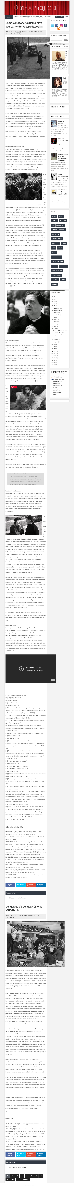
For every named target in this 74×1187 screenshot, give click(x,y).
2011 (53, 358)
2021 (53, 299)
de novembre (57, 310)
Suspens (64, 243)
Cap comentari (23, 34)
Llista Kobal (31, 32)
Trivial (54, 252)
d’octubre (56, 312)
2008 (53, 364)
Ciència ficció (60, 225)
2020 (53, 301)
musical (63, 279)
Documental (55, 234)
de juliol (56, 319)
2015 (53, 349)
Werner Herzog (56, 257)
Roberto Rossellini (11, 34)
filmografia (63, 266)
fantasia (54, 266)
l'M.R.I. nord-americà (11, 91)
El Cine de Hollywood (58, 379)
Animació (54, 220)
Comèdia (54, 230)
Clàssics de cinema (58, 377)
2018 (53, 306)
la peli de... (55, 279)
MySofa (55, 394)
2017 (53, 344)
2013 (53, 353)
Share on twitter (20, 885)
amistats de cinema (57, 261)
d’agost (55, 317)
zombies (54, 284)
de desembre (57, 308)
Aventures (63, 220)
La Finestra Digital (57, 381)
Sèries (54, 248)
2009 (53, 362)
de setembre (57, 315)
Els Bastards (56, 383)
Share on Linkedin (40, 885)
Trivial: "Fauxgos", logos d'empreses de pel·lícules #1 (63, 192)
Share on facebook (10, 885)
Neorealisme (39, 32)
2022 (53, 296)
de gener (56, 341)
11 (18, 1179)
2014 (53, 351)
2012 (53, 355)
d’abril (55, 326)
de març (56, 328)
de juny (55, 321)
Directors (62, 230)
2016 (53, 346)
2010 (53, 360)
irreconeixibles (56, 275)
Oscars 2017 (55, 243)
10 (13, 1179)
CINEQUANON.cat (57, 385)
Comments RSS (46, 1185)
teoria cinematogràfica (30, 915)
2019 (53, 303)
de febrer (56, 339)
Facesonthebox (57, 392)
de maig (56, 324)
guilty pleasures (57, 270)
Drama (25, 32)
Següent (25, 1179)
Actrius (61, 216)
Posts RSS (39, 1185)
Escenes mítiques (57, 239)
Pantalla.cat (56, 388)
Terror (60, 248)
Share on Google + (30, 885)
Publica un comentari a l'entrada (17, 898)
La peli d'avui (56, 390)
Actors (54, 216)
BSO (53, 225)
